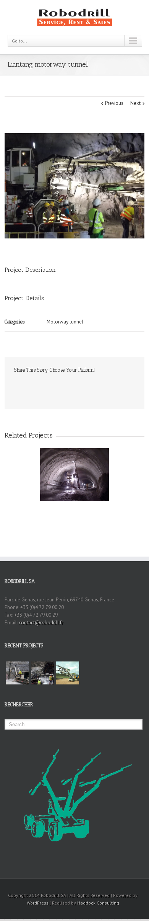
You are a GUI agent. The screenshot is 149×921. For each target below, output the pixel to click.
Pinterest (105, 387)
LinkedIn (42, 386)
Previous (114, 103)
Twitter (28, 387)
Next (135, 103)
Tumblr (73, 387)
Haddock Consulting (98, 903)
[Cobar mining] (67, 673)
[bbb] (74, 185)
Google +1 (89, 387)
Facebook (16, 387)
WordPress (38, 903)
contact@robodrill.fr (41, 622)
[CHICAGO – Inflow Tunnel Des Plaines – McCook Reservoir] (17, 673)
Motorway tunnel (65, 321)
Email (120, 387)
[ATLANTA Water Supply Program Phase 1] (42, 673)
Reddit (58, 386)
